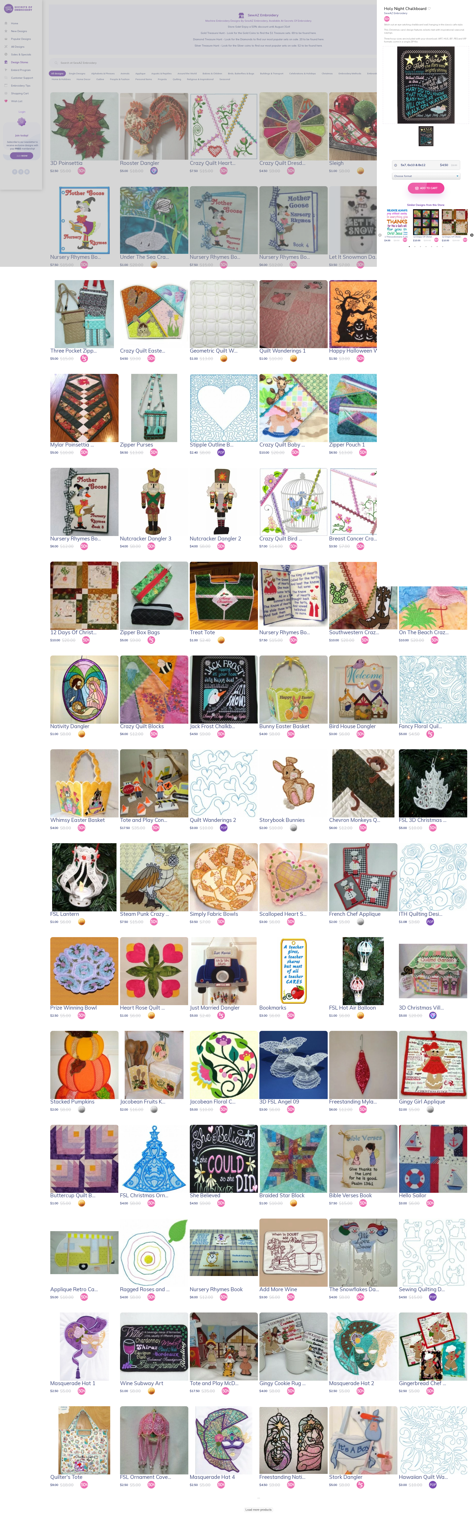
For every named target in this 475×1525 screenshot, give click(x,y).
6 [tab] (437, 246)
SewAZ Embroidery (395, 13)
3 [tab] (420, 246)
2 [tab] (415, 246)
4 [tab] (426, 246)
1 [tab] (409, 246)
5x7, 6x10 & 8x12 (412, 165)
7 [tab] (443, 246)
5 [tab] (431, 246)
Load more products (258, 1509)
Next (472, 235)
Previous (380, 235)
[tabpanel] (398, 226)
